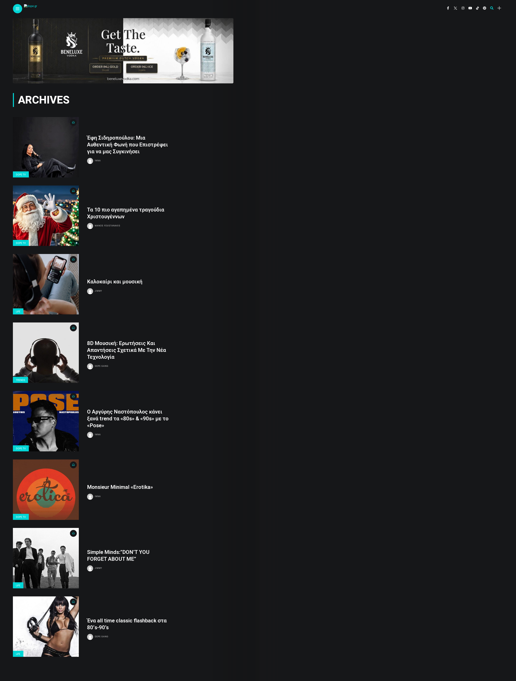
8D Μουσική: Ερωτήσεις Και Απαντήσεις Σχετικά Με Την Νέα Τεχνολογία (126, 350)
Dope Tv (21, 174)
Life (18, 311)
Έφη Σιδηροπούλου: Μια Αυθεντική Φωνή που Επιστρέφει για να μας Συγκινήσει (127, 144)
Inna (98, 160)
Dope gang (101, 366)
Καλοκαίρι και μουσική (115, 282)
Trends (20, 380)
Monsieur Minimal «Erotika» (120, 487)
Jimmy (98, 290)
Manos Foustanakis (107, 225)
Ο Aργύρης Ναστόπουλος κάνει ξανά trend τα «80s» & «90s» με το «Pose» (128, 418)
